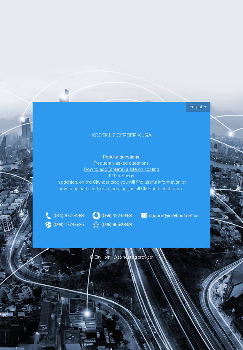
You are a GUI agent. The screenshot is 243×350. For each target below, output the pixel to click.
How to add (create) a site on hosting (121, 169)
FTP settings (121, 176)
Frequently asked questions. (121, 163)
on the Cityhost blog (99, 182)
